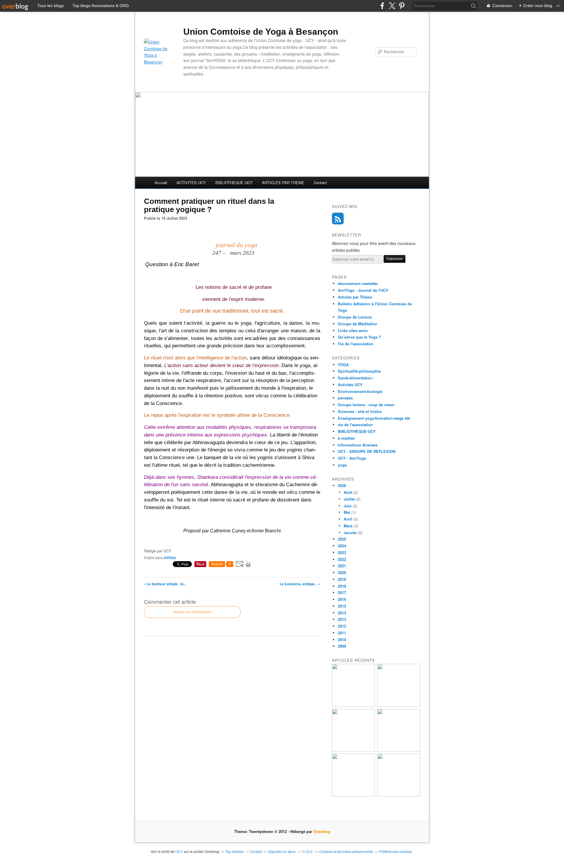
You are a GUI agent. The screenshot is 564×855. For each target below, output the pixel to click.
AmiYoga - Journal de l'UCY (363, 290)
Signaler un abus (282, 851)
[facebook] (382, 5)
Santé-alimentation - (356, 378)
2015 (342, 606)
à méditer (346, 438)
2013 (342, 619)
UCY (179, 851)
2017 (342, 592)
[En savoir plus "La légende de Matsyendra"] (398, 795)
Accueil (161, 182)
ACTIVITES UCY (191, 182)
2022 (342, 559)
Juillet (349, 499)
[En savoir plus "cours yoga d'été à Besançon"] (353, 750)
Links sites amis (352, 330)
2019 (342, 579)
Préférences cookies (395, 851)
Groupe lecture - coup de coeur (366, 404)
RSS (338, 218)
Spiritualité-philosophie (359, 371)
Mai (347, 512)
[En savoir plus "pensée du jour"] (398, 705)
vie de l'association (355, 424)
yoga (342, 465)
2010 (342, 639)
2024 (342, 546)
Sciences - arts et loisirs (360, 411)
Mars (348, 526)
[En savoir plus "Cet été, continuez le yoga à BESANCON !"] (398, 750)
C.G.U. (308, 851)
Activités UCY (350, 384)
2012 (342, 626)
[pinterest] (401, 5)
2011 (342, 633)
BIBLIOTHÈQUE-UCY (357, 431)
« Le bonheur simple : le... (165, 583)
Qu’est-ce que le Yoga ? (359, 337)
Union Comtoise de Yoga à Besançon (260, 31)
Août (348, 492)
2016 (342, 599)
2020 (342, 572)
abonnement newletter (358, 283)
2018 (342, 586)
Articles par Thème (355, 297)
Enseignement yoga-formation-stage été (374, 418)
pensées (345, 398)
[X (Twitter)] (392, 5)
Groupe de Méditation (357, 323)
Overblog (321, 831)
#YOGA (170, 557)
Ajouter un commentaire (192, 612)
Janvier (350, 532)
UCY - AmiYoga (352, 458)
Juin (348, 506)
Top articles (234, 851)
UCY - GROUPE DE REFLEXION (366, 451)
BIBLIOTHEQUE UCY (234, 182)
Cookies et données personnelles (346, 851)
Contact (320, 182)
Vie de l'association (355, 343)
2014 (342, 613)
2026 (342, 485)
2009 (342, 646)
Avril (348, 519)
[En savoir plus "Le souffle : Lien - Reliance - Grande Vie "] (353, 795)
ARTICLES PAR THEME (283, 182)
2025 (342, 539)
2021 (342, 566)
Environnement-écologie (360, 391)
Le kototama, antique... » (300, 583)
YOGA (343, 364)
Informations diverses (357, 445)
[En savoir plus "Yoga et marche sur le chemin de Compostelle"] (353, 705)
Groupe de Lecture (355, 317)
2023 (342, 552)
